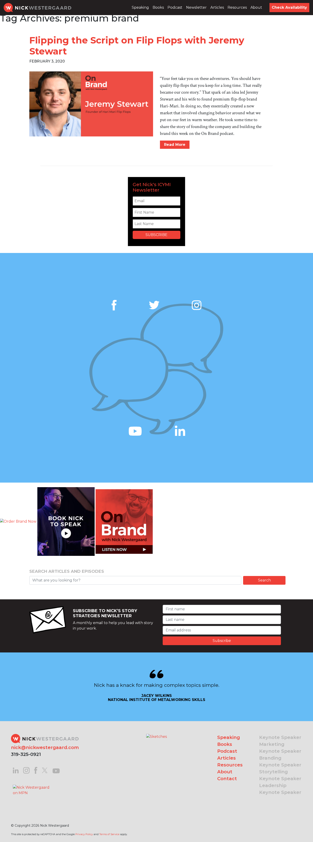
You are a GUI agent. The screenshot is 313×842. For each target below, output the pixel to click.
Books (158, 7)
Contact (227, 778)
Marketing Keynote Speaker (280, 748)
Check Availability (289, 7)
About (256, 7)
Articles (217, 7)
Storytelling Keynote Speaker (280, 775)
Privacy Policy (84, 834)
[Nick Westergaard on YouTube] (56, 770)
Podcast (174, 7)
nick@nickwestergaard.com (45, 747)
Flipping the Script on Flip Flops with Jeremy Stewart (136, 46)
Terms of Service (109, 834)
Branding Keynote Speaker (280, 761)
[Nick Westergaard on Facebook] (35, 770)
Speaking (140, 7)
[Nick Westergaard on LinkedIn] (15, 770)
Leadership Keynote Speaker (280, 789)
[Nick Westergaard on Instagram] (26, 770)
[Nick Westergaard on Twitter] (44, 770)
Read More (174, 144)
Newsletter (196, 7)
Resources (237, 7)
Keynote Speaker (280, 737)
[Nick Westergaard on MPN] (31, 784)
